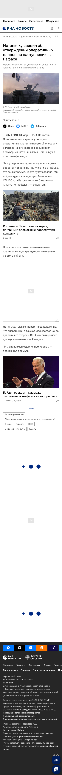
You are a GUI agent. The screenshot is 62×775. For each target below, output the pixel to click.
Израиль (20, 424)
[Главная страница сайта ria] (18, 28)
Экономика (34, 665)
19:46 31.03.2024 (11, 36)
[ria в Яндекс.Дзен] (19, 648)
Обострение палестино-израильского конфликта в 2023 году (32, 419)
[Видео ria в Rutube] (53, 648)
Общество (21, 665)
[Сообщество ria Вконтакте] (30, 648)
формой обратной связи (31, 736)
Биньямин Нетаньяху (15, 429)
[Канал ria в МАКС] (8, 648)
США (33, 335)
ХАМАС (7, 180)
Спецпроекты (10, 670)
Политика (8, 665)
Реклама (25, 670)
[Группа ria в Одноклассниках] (41, 648)
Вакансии (8, 682)
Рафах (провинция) (14, 414)
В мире (8, 424)
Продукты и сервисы (44, 670)
